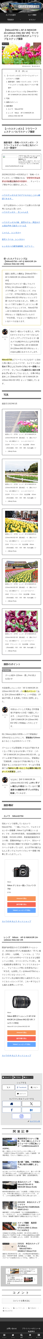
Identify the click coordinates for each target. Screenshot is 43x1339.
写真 (8, 98)
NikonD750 (8, 1077)
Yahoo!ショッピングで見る (21, 910)
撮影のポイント (12, 102)
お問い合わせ (12, 1328)
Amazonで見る (22, 898)
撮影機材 (9, 106)
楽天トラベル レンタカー (13, 239)
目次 (18, 71)
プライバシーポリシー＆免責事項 (31, 1330)
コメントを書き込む (21, 1301)
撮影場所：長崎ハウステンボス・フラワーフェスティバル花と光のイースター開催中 (23, 85)
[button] (34, 1087)
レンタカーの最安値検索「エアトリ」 (18, 246)
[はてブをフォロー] (31, 1110)
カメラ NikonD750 (15, 109)
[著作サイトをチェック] (11, 1103)
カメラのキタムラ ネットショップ (16, 921)
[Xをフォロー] (31, 1103)
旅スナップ (29, 1077)
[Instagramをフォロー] (21, 1116)
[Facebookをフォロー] (11, 1110)
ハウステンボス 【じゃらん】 (15, 212)
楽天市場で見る (21, 904)
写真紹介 (19, 1077)
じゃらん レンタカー (11, 233)
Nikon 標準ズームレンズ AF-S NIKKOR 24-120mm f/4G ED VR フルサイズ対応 (21, 1019)
